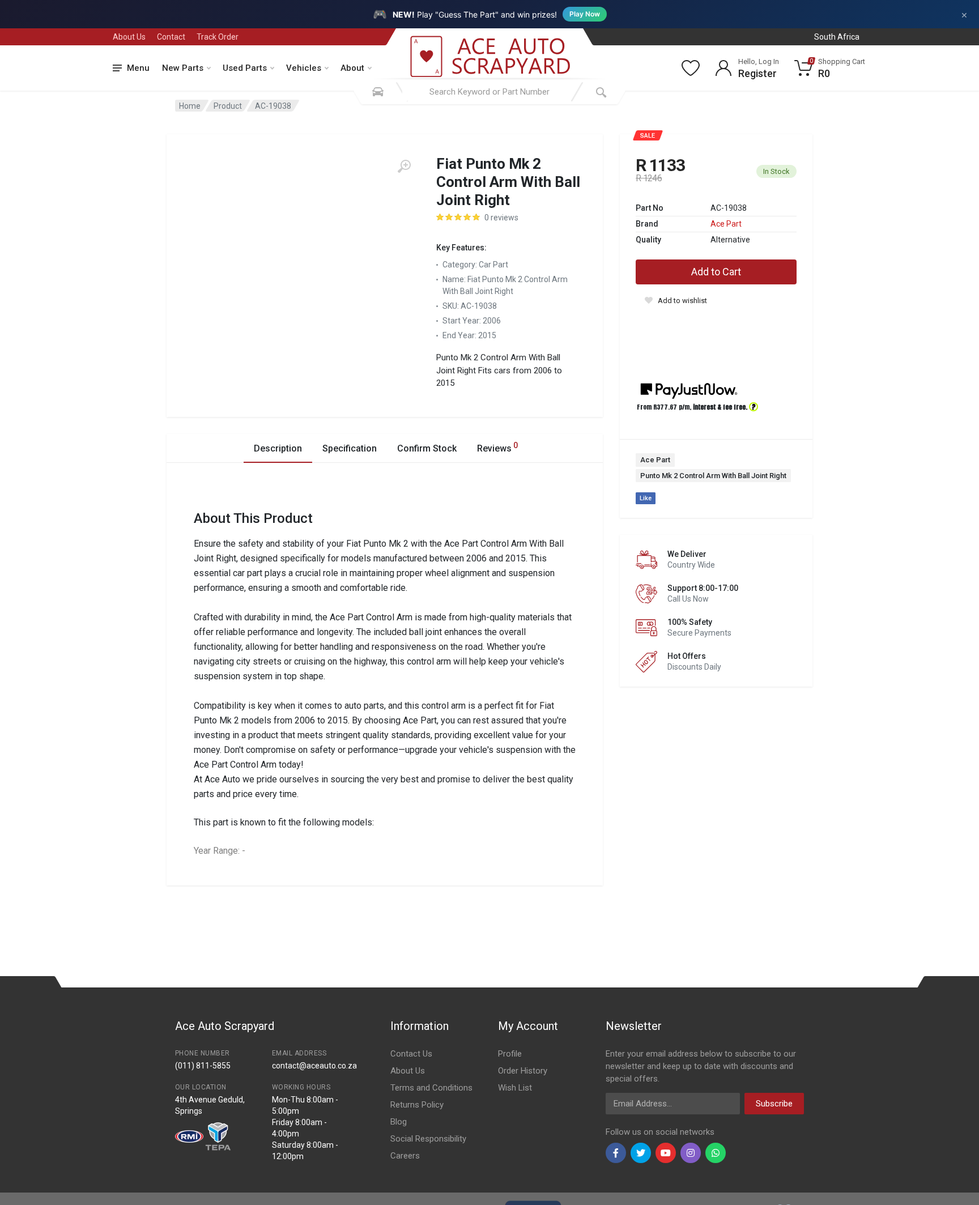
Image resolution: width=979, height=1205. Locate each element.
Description (278, 448)
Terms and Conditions (431, 1088)
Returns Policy (417, 1105)
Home (190, 105)
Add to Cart (716, 272)
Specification (349, 448)
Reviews (497, 447)
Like (646, 498)
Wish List (515, 1088)
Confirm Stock (427, 448)
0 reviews (501, 217)
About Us (129, 37)
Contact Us (411, 1054)
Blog (398, 1122)
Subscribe (774, 1103)
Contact (171, 37)
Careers (405, 1156)
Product (228, 105)
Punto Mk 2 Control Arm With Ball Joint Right (713, 475)
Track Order (218, 37)
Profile (510, 1054)
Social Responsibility (428, 1139)
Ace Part (726, 223)
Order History (522, 1071)
